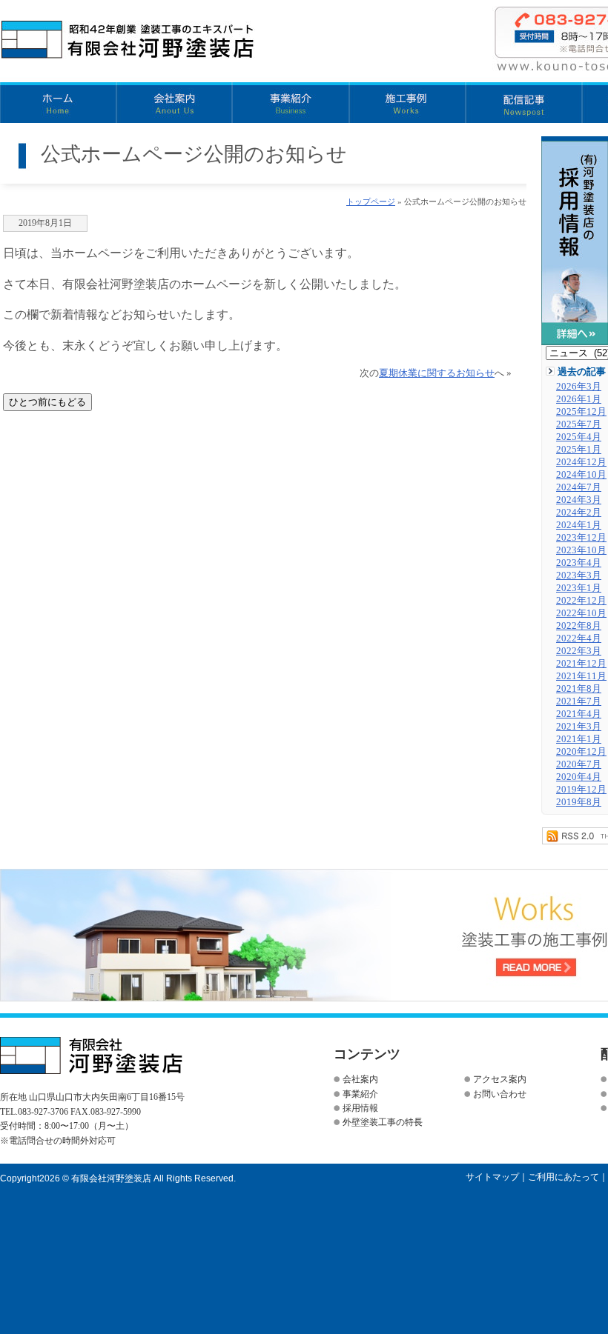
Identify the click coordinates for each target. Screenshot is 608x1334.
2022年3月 (578, 651)
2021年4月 (578, 714)
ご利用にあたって (563, 1177)
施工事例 (407, 102)
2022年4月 (578, 638)
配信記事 (524, 102)
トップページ (370, 201)
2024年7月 (578, 487)
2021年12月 (581, 663)
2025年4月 (578, 437)
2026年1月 (578, 399)
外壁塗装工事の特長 (383, 1122)
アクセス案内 (499, 1079)
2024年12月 (581, 462)
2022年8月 (578, 626)
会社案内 (174, 102)
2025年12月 (581, 412)
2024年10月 (581, 475)
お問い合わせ (499, 1094)
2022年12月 (581, 601)
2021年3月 (578, 726)
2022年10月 (581, 613)
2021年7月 (578, 701)
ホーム (58, 102)
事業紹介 (291, 102)
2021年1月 (578, 739)
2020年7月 (578, 764)
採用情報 (360, 1108)
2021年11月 (581, 676)
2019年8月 (578, 802)
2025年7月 (578, 424)
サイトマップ (492, 1177)
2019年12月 (581, 789)
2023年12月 (581, 538)
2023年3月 (578, 575)
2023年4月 (578, 563)
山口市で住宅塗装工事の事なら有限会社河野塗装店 (128, 40)
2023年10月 (581, 550)
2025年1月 (578, 449)
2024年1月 (578, 525)
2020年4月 (578, 777)
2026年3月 (578, 386)
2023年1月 (578, 588)
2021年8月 (578, 689)
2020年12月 (581, 752)
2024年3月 (578, 500)
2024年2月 (578, 512)
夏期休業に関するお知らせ (437, 373)
